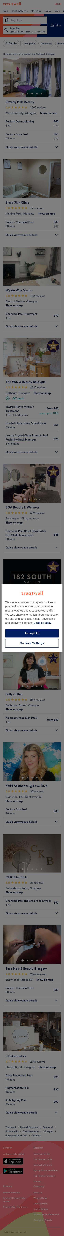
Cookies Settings (32, 643)
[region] (32, 618)
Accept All (32, 633)
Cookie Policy (42, 622)
